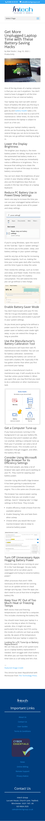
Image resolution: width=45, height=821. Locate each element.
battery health (21, 111)
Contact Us (22, 722)
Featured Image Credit (13, 668)
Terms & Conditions (22, 731)
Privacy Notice (22, 776)
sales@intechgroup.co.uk (22, 809)
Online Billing (22, 766)
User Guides (22, 726)
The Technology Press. (28, 675)
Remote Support (22, 771)
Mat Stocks (11, 51)
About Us (22, 717)
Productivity (9, 54)
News (22, 762)
